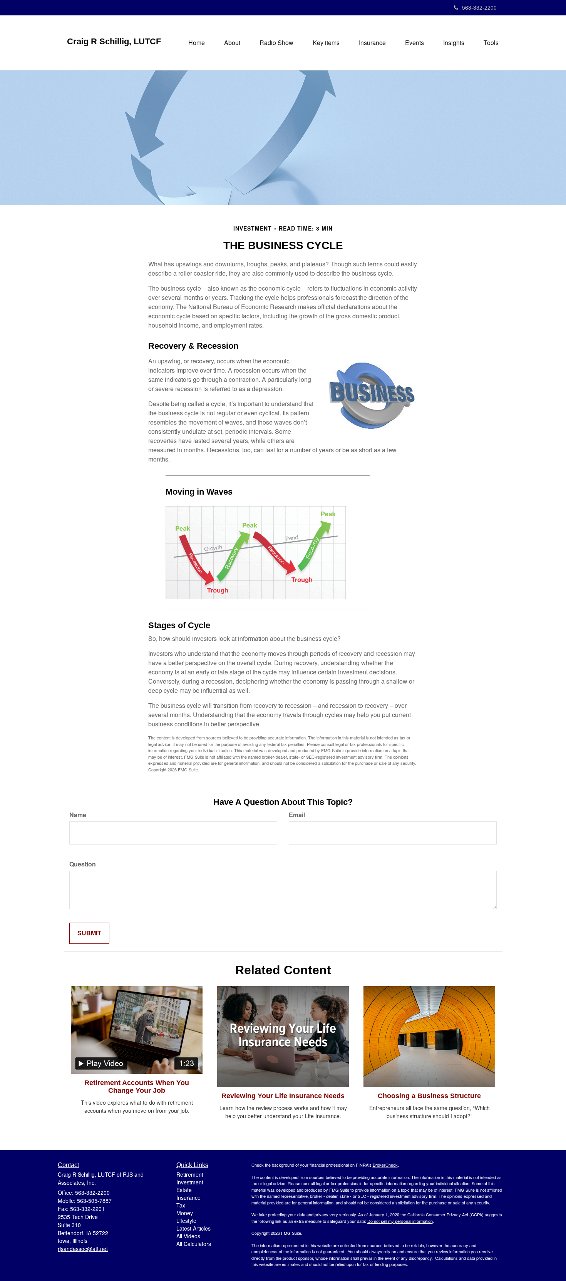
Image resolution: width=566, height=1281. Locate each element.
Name (77, 815)
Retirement (189, 1174)
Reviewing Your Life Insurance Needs (283, 1096)
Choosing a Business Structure (429, 1096)
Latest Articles (193, 1228)
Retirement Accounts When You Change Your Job (136, 1086)
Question (82, 864)
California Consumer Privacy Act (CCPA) (445, 1214)
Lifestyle (186, 1220)
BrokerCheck (385, 1165)
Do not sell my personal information (400, 1221)
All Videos (188, 1236)
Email (297, 815)
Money (184, 1213)
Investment (189, 1182)
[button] (232, 43)
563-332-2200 (479, 7)
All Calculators (193, 1244)
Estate (184, 1190)
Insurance (188, 1197)
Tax (180, 1205)
